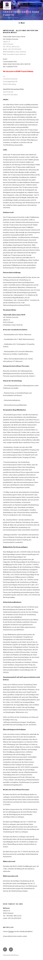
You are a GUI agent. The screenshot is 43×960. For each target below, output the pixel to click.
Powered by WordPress (11, 955)
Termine (11, 931)
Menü (23, 23)
